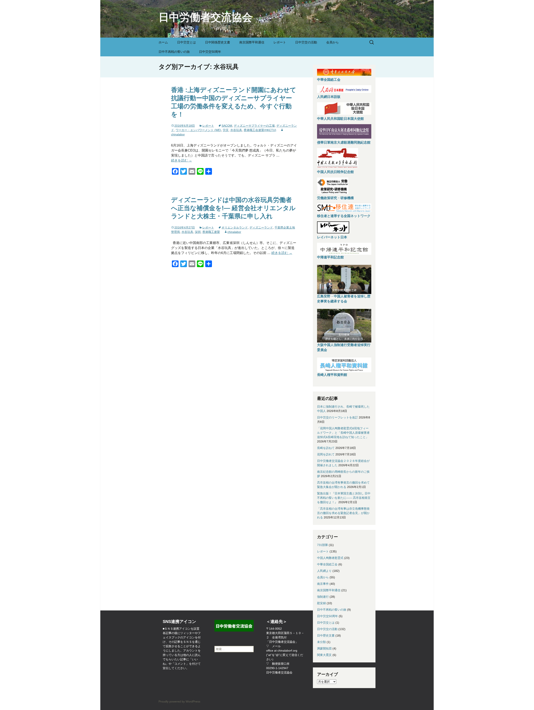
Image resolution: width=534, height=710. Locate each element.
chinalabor (234, 232)
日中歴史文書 (326, 635)
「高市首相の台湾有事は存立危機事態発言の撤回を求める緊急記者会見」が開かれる (343, 513)
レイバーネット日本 (332, 237)
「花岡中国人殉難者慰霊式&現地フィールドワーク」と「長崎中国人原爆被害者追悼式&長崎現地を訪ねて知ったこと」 (343, 433)
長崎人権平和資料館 (332, 374)
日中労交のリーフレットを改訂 (337, 417)
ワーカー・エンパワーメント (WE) (198, 130)
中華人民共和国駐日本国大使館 (340, 118)
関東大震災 (324, 655)
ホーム (163, 42)
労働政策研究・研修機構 (335, 198)
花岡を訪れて (326, 454)
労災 (226, 130)
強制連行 (323, 596)
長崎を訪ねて (326, 448)
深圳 (198, 232)
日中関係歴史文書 (217, 42)
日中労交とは (186, 42)
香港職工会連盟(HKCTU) (260, 130)
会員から (332, 42)
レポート (279, 42)
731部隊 (322, 545)
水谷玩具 (236, 130)
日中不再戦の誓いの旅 (174, 51)
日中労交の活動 (306, 42)
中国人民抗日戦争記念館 (335, 172)
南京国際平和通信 (251, 42)
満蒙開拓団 (324, 648)
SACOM (227, 125)
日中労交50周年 (210, 51)
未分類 (321, 642)
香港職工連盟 (211, 232)
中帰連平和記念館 (330, 257)
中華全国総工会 (328, 79)
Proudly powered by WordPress (179, 701)
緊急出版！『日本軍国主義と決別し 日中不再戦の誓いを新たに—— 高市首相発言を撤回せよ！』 (343, 498)
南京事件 (323, 583)
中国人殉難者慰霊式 (330, 558)
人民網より (324, 570)
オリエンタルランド (235, 227)
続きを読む (181, 160)
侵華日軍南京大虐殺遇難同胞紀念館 (343, 142)
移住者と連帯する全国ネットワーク (343, 216)
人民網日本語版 (328, 97)
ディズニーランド (261, 227)
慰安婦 (321, 603)
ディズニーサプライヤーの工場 (254, 125)
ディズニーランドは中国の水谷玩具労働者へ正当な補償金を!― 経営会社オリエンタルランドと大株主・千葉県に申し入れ (233, 208)
